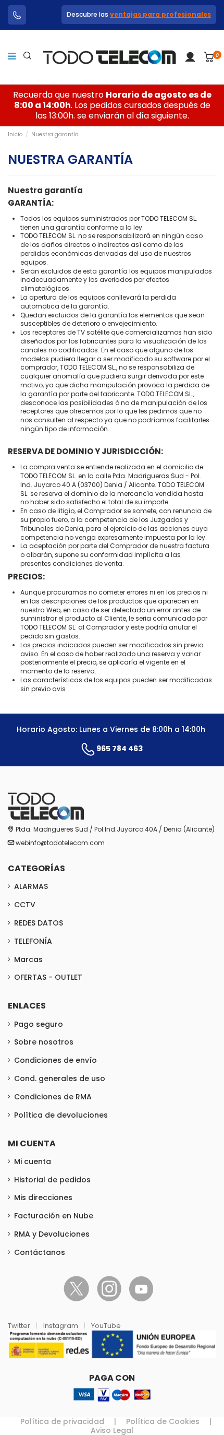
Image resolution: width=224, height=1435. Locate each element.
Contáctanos (39, 1252)
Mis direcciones (43, 1197)
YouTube (106, 1326)
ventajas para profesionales (160, 14)
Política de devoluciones (61, 1115)
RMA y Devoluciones (52, 1234)
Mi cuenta (32, 1161)
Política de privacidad (62, 1421)
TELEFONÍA (33, 941)
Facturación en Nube (53, 1216)
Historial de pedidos (52, 1180)
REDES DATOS (38, 923)
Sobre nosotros (43, 1042)
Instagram (61, 1326)
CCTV (24, 904)
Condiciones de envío (55, 1060)
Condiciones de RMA (53, 1097)
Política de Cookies (163, 1421)
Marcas (28, 959)
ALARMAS (31, 886)
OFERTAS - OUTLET (48, 977)
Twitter (20, 1326)
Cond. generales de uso (59, 1078)
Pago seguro (38, 1024)
